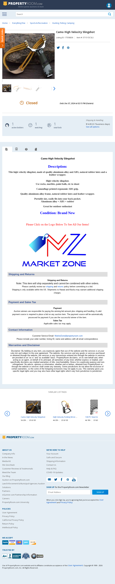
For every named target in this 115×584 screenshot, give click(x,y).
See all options (92, 126)
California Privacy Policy (13, 520)
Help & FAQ (51, 468)
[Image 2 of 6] (17, 88)
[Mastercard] (19, 542)
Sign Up (100, 492)
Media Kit (6, 461)
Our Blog (6, 476)
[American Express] (26, 542)
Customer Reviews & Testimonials (17, 468)
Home (5, 23)
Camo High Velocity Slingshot (33, 417)
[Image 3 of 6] (27, 88)
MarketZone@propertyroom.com (69, 336)
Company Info (8, 453)
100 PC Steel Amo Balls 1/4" (97, 417)
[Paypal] (5, 542)
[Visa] (12, 542)
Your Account (52, 453)
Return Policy (8, 523)
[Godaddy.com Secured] (37, 556)
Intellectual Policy (10, 527)
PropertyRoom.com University (15, 502)
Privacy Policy (8, 516)
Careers (6, 498)
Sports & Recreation (39, 23)
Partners (6, 491)
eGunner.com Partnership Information (19, 494)
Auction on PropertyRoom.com (16, 479)
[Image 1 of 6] (29, 56)
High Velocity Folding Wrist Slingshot (68, 417)
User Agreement (9, 512)
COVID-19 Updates (54, 472)
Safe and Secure (54, 457)
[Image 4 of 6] (38, 88)
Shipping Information (55, 461)
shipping (49, 286)
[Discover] (33, 542)
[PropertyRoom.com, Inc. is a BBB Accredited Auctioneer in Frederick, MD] (12, 556)
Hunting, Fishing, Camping (63, 23)
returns (60, 286)
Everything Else (18, 23)
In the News (7, 457)
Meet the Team (9, 472)
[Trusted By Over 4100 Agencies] (26, 556)
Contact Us (51, 465)
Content (3, 38)
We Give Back (8, 465)
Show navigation (5, 14)
